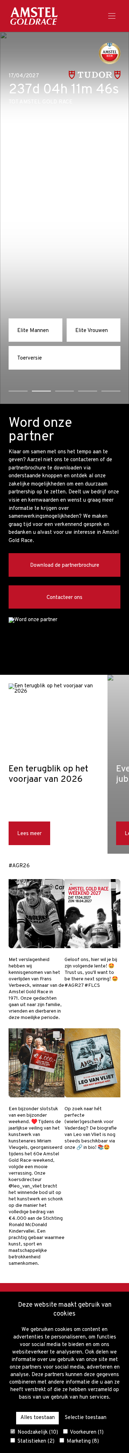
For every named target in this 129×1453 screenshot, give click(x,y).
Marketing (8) (82, 1441)
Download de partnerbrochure (64, 565)
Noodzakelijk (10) (37, 1432)
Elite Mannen (33, 330)
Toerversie (29, 358)
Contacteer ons (64, 597)
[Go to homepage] (34, 16)
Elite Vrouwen (91, 330)
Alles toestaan (37, 1417)
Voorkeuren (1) (86, 1432)
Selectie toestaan (85, 1417)
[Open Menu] (111, 16)
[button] (18, 391)
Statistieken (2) (35, 1441)
